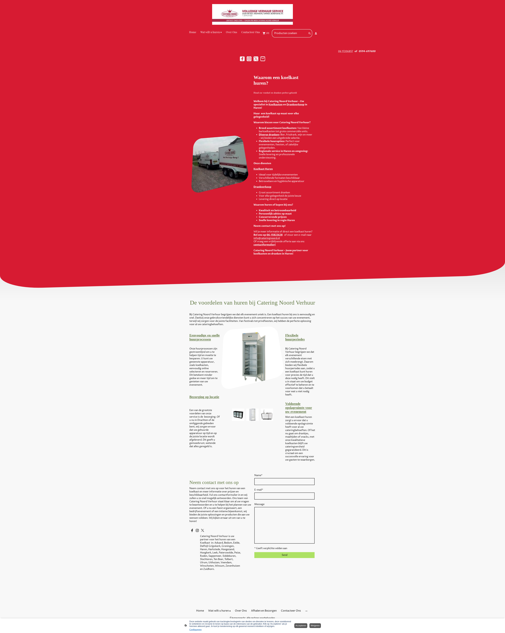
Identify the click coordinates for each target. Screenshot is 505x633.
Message (259, 504)
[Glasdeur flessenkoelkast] (252, 420)
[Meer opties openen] (306, 611)
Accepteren (301, 625)
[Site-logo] (252, 14)
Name (258, 475)
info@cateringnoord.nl (267, 238)
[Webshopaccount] (315, 33)
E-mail (258, 489)
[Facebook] (242, 58)
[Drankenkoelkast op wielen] (238, 420)
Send (284, 555)
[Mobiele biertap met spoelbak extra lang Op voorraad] (267, 420)
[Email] (262, 58)
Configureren (195, 630)
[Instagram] (249, 58)
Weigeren (315, 625)
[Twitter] (256, 58)
